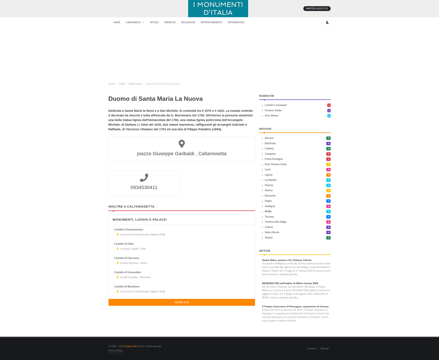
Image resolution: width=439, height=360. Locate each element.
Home (111, 84)
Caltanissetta (135, 84)
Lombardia (270, 180)
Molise (269, 190)
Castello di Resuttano (126, 286)
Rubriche (266, 95)
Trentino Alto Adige (275, 222)
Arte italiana (271, 115)
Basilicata (270, 143)
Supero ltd (130, 346)
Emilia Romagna (274, 159)
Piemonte (270, 196)
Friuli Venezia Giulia (276, 164)
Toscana (269, 216)
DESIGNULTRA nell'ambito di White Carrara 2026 (290, 283)
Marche (269, 185)
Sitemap (324, 348)
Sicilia (121, 84)
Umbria (269, 227)
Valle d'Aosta (272, 232)
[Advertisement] (219, 54)
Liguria (268, 175)
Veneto (269, 237)
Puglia (268, 201)
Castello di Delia (124, 243)
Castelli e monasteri (276, 105)
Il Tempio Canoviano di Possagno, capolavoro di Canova (295, 306)
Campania (270, 154)
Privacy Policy (115, 351)
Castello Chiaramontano (128, 229)
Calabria (269, 148)
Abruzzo (269, 138)
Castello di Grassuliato (127, 272)
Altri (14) (182, 302)
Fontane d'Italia (273, 110)
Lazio (268, 169)
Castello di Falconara (126, 258)
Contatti (311, 348)
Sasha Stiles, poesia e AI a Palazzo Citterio (287, 260)
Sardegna (270, 206)
